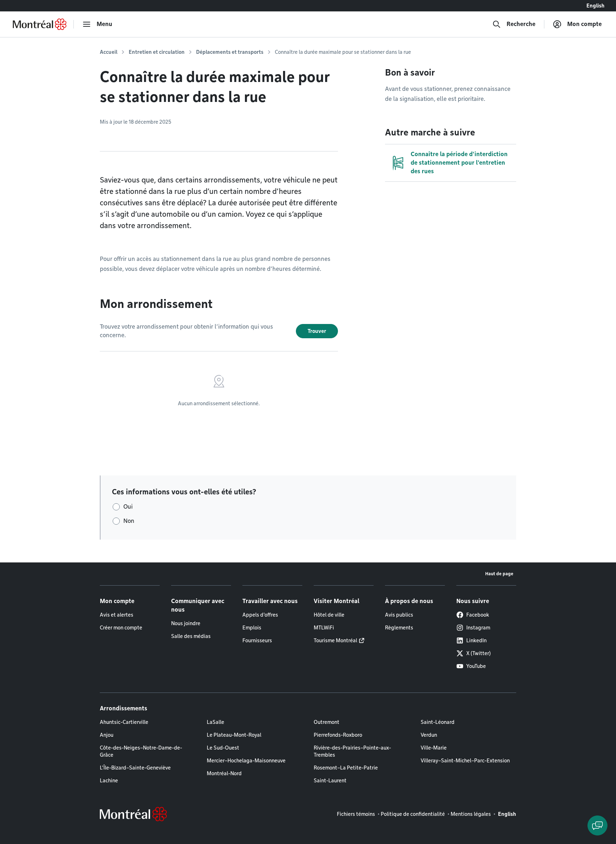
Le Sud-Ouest (223, 748)
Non (128, 521)
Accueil (108, 52)
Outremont (326, 722)
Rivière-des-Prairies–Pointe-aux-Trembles (352, 751)
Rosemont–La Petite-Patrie (346, 768)
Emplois (251, 628)
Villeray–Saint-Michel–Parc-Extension (465, 760)
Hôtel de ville (329, 615)
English (595, 6)
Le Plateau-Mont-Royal (234, 735)
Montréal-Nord (224, 773)
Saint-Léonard (438, 722)
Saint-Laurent (330, 780)
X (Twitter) (478, 653)
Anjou (106, 735)
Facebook (477, 615)
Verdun (429, 735)
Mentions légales (471, 814)
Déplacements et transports (229, 52)
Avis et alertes (116, 615)
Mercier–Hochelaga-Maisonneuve (246, 760)
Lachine (109, 780)
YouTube (476, 666)
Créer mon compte (121, 628)
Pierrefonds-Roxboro (338, 735)
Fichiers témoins (356, 814)
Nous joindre (185, 623)
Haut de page (499, 573)
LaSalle (215, 722)
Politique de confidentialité (413, 814)
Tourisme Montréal (335, 640)
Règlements (399, 628)
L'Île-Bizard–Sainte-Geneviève (135, 768)
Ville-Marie (434, 748)
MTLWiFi (324, 628)
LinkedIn (476, 640)
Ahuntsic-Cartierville (124, 722)
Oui (128, 506)
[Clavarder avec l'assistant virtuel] (597, 825)
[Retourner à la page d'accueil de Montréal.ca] (39, 24)
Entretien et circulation (157, 52)
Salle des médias (191, 636)
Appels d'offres (260, 615)
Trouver (317, 331)
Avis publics (399, 615)
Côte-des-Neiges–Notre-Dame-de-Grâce (141, 751)
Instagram (478, 628)
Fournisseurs (257, 640)
